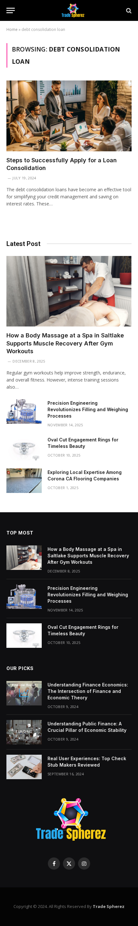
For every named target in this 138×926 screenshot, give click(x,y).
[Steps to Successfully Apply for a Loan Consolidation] (69, 115)
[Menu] (10, 10)
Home (12, 29)
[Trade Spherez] (72, 10)
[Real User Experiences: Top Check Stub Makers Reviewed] (24, 767)
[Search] (128, 10)
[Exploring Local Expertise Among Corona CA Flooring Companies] (24, 480)
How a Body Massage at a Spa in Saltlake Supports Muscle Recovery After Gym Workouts (65, 343)
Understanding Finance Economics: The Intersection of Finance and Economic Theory (87, 691)
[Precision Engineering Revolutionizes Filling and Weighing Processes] (24, 411)
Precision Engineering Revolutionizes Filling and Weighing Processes (87, 409)
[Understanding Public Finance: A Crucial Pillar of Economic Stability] (24, 732)
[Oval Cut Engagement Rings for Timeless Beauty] (24, 448)
